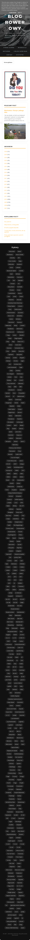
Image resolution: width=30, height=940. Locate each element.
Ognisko (19, 763)
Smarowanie (10, 828)
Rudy (20, 808)
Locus (15, 502)
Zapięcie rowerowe (11, 895)
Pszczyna (11, 789)
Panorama (12, 770)
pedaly (22, 911)
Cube (8, 296)
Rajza (8, 538)
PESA (19, 766)
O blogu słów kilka (20, 51)
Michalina (18, 319)
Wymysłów (19, 354)
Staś (14, 280)
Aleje (9, 386)
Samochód (21, 818)
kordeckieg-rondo (18, 467)
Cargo (14, 641)
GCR (8, 667)
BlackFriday (19, 625)
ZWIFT (15, 464)
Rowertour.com (10, 332)
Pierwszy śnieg (11, 773)
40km (21, 473)
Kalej (21, 686)
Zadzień (11, 551)
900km (14, 589)
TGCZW (20, 841)
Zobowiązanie (10, 902)
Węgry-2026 (11, 886)
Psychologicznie (12, 535)
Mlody (15, 325)
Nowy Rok (21, 351)
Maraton (22, 335)
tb (22, 918)
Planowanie (12, 451)
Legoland (10, 725)
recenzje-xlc (9, 470)
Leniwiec (22, 325)
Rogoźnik (21, 538)
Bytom (10, 399)
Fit (17, 660)
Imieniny (16, 676)
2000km (14, 573)
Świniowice (14, 564)
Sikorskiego (18, 821)
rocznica (9, 560)
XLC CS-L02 (19, 886)
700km (7, 589)
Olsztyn (20, 409)
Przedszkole (19, 786)
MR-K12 (18, 731)
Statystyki (20, 54)
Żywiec (22, 928)
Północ (20, 535)
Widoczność (9, 870)
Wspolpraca (11, 419)
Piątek (9, 525)
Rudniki (18, 541)
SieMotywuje (20, 332)
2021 (5, 166)
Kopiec (22, 402)
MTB (22, 502)
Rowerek (10, 454)
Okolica (15, 441)
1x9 (8, 573)
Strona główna (8, 47)
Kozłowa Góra (17, 364)
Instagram (6, 51)
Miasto (19, 734)
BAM (15, 386)
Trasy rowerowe (11, 383)
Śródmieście (20, 374)
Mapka (8, 506)
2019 (5, 172)
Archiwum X (19, 596)
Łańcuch (21, 921)
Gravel (21, 296)
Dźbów (18, 483)
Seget (20, 367)
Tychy (15, 860)
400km (15, 473)
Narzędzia (8, 441)
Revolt (14, 538)
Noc (15, 380)
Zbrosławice (10, 422)
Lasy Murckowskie (11, 721)
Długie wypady (18, 338)
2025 (5, 154)
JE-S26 (22, 676)
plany (20, 915)
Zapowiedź (8, 554)
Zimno (18, 899)
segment (16, 918)
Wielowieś (10, 873)
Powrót (8, 783)
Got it (20, 12)
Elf (21, 657)
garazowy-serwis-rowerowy (17, 905)
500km (8, 477)
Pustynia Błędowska (19, 792)
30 (14, 583)
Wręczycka (11, 547)
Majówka (12, 406)
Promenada (10, 786)
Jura (10, 364)
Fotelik (21, 663)
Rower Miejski (12, 808)
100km (16, 470)
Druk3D (12, 483)
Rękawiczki (8, 815)
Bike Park (19, 618)
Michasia (18, 274)
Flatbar (9, 663)
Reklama (12, 805)
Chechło (21, 270)
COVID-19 (21, 638)
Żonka (18, 290)
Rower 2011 (21, 341)
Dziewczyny (18, 399)
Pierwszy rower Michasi (15, 448)
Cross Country (12, 261)
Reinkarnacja (21, 802)
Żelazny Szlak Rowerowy (12, 928)
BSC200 (15, 602)
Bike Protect (10, 622)
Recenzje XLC (22, 47)
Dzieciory (9, 348)
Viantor (19, 863)
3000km (20, 583)
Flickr (15, 663)
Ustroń (21, 460)
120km (15, 567)
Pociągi (22, 776)
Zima (7, 351)
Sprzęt (13, 831)
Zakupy (22, 464)
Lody (15, 728)
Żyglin (22, 361)
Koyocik (21, 708)
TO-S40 (22, 844)
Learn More (12, 12)
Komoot (11, 496)
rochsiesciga (20, 422)
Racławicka (11, 799)
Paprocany (15, 444)
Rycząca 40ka (19, 812)
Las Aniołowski (15, 718)
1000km (9, 425)
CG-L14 (7, 638)
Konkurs (18, 705)
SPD (7, 818)
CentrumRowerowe (19, 644)
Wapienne (12, 866)
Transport (10, 857)
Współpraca (10, 328)
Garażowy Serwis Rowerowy (15, 303)
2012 (5, 193)
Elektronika (11, 264)
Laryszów (22, 715)
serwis (14, 296)
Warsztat (19, 299)
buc (6, 905)
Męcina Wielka (15, 747)
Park (19, 770)
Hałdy (21, 673)
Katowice (15, 689)
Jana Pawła (8, 679)
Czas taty (11, 654)
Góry (8, 673)
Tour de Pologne (15, 457)
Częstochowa (11, 293)
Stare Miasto (21, 831)
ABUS (15, 425)
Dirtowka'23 (11, 390)
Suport (11, 837)
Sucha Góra (18, 345)
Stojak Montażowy (11, 834)
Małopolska (12, 734)
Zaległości (18, 551)
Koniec (11, 705)
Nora (14, 393)
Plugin (7, 776)
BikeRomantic (21, 396)
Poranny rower (9, 528)
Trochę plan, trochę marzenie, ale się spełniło (14, 231)
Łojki (21, 560)
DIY (13, 480)
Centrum (20, 306)
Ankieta (9, 377)
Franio (7, 489)
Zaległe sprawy (11, 892)
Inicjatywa (14, 489)
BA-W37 (15, 599)
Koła (21, 377)
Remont (20, 412)
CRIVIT (8, 641)
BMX (21, 386)
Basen (7, 480)
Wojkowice (19, 873)
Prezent (20, 531)
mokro (18, 908)
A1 (13, 396)
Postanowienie (11, 531)
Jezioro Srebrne (18, 683)
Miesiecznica (20, 737)
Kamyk (16, 402)
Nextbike (10, 757)
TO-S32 (15, 844)
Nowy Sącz (19, 760)
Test (8, 280)
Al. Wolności (18, 593)
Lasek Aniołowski (12, 367)
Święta (9, 338)
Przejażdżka (21, 393)
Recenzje (19, 322)
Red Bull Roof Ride (10, 802)
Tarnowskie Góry (19, 348)
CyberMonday (19, 650)
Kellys (21, 689)
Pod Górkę (11, 779)
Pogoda (19, 779)
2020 (5, 169)
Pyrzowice (20, 312)
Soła (7, 831)
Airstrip (10, 593)
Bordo (22, 628)
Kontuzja (9, 499)
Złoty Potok (20, 902)
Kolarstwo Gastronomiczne (15, 699)
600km (15, 477)
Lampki (14, 715)
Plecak (20, 773)
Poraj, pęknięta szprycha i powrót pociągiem (13, 235)
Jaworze (22, 679)
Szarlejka (18, 837)
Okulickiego (12, 766)
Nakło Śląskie (11, 409)
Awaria (11, 319)
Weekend (19, 264)
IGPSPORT (8, 676)
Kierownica (17, 692)
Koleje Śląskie (10, 702)
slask (16, 560)
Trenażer (12, 283)
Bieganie (22, 357)
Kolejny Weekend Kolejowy (15, 493)
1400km (8, 570)
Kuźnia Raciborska (19, 712)
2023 (5, 160)
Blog (7, 628)
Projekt (21, 783)
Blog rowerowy (15, 22)
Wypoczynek (11, 882)
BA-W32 (8, 599)
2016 (5, 181)
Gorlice (14, 670)
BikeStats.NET (19, 622)
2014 (5, 187)
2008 (5, 205)
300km (8, 473)
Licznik (9, 728)
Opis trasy (8, 515)
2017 (5, 178)
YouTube (11, 889)
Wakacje (8, 361)
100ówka (22, 564)
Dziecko (19, 390)
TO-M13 (8, 844)
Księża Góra (9, 712)
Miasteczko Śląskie (11, 270)
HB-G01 (15, 673)
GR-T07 (14, 667)
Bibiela (21, 425)
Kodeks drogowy (15, 696)
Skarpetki (19, 824)
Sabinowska (18, 415)
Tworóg (8, 860)
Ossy (23, 515)
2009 (5, 202)
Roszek (19, 805)
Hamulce (8, 393)
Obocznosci (11, 322)
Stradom (21, 834)
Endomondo (11, 486)
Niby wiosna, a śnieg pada (11, 224)
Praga (15, 783)
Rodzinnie (11, 299)
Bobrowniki (14, 628)
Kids (11, 692)
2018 (5, 175)
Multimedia (8, 325)
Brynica (20, 293)
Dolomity (12, 258)
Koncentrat (20, 702)
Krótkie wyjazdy (19, 499)
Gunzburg (21, 670)
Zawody (8, 357)
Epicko (10, 431)
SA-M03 (16, 815)
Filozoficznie (10, 660)
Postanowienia (20, 528)
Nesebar (9, 754)
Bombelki (19, 287)
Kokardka (22, 489)
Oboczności (12, 251)
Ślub (15, 924)
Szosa (11, 267)
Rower (19, 251)
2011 (5, 196)
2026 (5, 151)
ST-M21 (13, 818)
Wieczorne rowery (19, 870)
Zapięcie (20, 892)
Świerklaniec (10, 254)
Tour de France (10, 853)
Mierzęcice (18, 438)
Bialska (14, 351)
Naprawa (19, 509)
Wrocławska (11, 876)
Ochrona (11, 763)
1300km (22, 567)
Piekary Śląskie (11, 306)
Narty (21, 750)
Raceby (19, 796)
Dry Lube (10, 657)
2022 (5, 163)
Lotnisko (18, 267)
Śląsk (7, 564)
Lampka (9, 502)
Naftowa (11, 509)
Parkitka (10, 522)
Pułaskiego (11, 796)
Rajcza (19, 799)
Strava (10, 345)
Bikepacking (11, 625)
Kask (8, 689)
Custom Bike (10, 650)
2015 (5, 184)
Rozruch (8, 396)
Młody (18, 406)
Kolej (7, 341)
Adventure (21, 589)
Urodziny (18, 370)
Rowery (12, 541)
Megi (13, 341)
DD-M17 (19, 654)
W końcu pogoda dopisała (11, 227)
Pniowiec (12, 290)
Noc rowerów (18, 757)
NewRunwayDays (18, 754)
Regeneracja (11, 412)
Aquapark (10, 596)
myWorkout (9, 911)
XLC (19, 283)
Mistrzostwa (9, 744)
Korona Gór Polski (11, 708)
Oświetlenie (16, 518)
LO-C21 (8, 715)
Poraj (19, 451)
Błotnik (15, 634)
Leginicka (21, 721)
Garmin (8, 670)
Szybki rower (19, 454)
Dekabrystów (20, 480)
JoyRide (9, 686)
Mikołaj (14, 506)
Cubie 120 (20, 647)
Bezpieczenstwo (15, 609)
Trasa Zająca (19, 857)
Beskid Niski (11, 605)
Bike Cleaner (11, 618)
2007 (5, 208)
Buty (21, 631)
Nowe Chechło (19, 254)
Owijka (8, 518)
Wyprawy (19, 547)
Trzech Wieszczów (11, 460)
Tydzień (22, 860)
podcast (9, 918)
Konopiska (18, 496)
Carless (21, 641)
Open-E (22, 441)
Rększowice (11, 544)
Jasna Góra (18, 431)
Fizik (22, 660)
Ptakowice (18, 789)
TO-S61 (11, 847)
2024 (5, 157)
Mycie (22, 744)
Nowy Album (11, 287)
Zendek (15, 357)
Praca (10, 309)
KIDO (15, 686)
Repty (20, 261)
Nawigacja (10, 512)
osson (16, 911)
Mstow (16, 744)
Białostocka (18, 615)
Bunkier (14, 428)
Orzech (21, 380)
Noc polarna (7, 221)
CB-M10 (22, 634)
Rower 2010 (11, 316)
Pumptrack (8, 792)
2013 (5, 190)
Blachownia (19, 328)
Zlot (10, 557)
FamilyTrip (19, 486)
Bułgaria (8, 634)
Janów (15, 679)
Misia (22, 741)
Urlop (11, 370)
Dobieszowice (18, 309)
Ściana (9, 924)
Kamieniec (10, 435)
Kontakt (9, 54)
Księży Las (19, 435)
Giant (11, 274)
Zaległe (19, 889)
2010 (5, 199)
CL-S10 (14, 638)
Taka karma (10, 850)
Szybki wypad (11, 841)
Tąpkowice (10, 354)
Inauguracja (8, 402)
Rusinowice (10, 812)
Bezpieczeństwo (10, 612)
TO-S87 (18, 847)
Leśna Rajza (19, 725)
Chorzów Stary (11, 647)
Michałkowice (10, 737)
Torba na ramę (19, 850)
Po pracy (15, 776)
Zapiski (9, 467)
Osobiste (16, 515)
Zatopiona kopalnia (19, 554)
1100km (8, 567)
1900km (22, 570)
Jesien (9, 683)
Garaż (21, 667)
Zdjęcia (12, 899)
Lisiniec (14, 335)
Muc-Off (22, 506)
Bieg (8, 428)
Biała (10, 615)
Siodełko (11, 824)
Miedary (9, 380)
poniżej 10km (17, 557)
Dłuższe (21, 428)
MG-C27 (12, 731)
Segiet (10, 821)
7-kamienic (21, 586)
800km (21, 477)
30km (8, 586)
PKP (23, 518)
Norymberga (11, 760)
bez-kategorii (10, 374)
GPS (19, 258)
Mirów (16, 741)
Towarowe (20, 853)
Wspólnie (19, 419)
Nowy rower (19, 512)
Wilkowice (20, 383)
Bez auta (19, 605)
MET (21, 728)
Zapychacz (21, 895)
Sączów (19, 544)
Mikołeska (9, 741)
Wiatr (19, 866)
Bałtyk (21, 602)
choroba (16, 361)
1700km (15, 570)
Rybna (10, 415)
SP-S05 (22, 815)
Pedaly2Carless (18, 522)
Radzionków (11, 277)
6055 (14, 586)
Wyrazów (19, 882)
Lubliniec (11, 438)
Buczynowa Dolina (12, 631)
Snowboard (20, 828)
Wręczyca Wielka (11, 879)
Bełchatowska (20, 612)
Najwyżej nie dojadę (12, 750)
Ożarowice (19, 277)
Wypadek (20, 879)
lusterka (12, 908)
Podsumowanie (11, 312)
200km (21, 573)
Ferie (16, 377)
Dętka (16, 657)
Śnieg (20, 924)
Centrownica (9, 644)
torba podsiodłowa (11, 921)
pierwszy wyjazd (12, 915)
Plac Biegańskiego (18, 525)
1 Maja (8, 335)
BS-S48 (8, 602)
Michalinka (19, 316)
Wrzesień (19, 876)
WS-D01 (8, 464)
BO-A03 (22, 599)
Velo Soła (11, 863)
